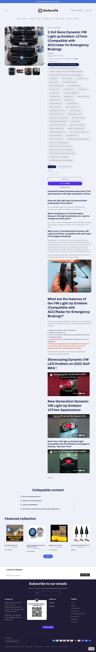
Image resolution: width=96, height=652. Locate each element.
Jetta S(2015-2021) (54, 100)
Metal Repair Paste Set (11, 545)
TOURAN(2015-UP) (54, 96)
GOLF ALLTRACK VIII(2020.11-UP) (79, 132)
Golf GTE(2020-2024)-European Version (78, 139)
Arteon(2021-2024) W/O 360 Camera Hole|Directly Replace (65, 75)
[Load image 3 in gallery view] (28, 71)
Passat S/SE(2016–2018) (56, 114)
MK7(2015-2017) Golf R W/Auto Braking (60, 146)
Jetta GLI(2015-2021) (75, 110)
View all (48, 556)
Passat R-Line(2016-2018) (77, 124)
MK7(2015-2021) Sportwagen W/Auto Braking (62, 153)
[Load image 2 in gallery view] (20, 71)
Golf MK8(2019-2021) (72, 135)
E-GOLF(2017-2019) (81, 78)
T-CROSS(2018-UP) (69, 89)
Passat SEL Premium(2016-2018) (58, 117)
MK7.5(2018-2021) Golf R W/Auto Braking (61, 160)
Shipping (50, 55)
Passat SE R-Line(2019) (78, 117)
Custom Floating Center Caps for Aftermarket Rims (36, 546)
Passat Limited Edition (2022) (76, 128)
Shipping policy (29, 646)
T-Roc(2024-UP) (82, 89)
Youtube (51, 602)
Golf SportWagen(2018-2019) (57, 132)
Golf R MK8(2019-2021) (55, 135)
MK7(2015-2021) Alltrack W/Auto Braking (61, 149)
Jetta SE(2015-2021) (72, 103)
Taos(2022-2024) (68, 96)
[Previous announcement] (5, 1)
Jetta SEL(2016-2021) (55, 107)
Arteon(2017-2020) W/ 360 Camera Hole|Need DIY (63, 64)
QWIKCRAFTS (12, 646)
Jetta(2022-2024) (69, 100)
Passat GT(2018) (75, 121)
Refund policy (54, 646)
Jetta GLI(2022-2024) (83, 96)
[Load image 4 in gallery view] (36, 71)
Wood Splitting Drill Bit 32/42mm (80, 545)
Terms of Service (75, 608)
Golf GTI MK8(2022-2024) (56, 85)
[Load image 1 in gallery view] (12, 71)
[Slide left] (6, 71)
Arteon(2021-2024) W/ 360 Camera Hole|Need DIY (63, 68)
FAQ (72, 602)
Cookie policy (74, 619)
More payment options (65, 187)
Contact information (63, 646)
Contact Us (74, 622)
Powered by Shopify (19, 646)
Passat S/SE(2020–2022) (74, 114)
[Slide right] (42, 71)
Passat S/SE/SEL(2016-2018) (57, 124)
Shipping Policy (75, 616)
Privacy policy (46, 646)
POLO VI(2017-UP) (54, 89)
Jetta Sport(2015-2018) (55, 103)
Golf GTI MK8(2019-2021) (56, 139)
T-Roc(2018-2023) (54, 92)
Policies (73, 605)
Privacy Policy (75, 611)
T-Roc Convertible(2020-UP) (71, 92)
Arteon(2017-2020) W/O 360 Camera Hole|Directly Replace (65, 71)
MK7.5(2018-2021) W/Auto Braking (59, 156)
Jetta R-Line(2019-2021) (72, 107)
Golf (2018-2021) (54, 82)
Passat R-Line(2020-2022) (56, 128)
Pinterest (52, 606)
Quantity (50, 170)
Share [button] (51, 477)
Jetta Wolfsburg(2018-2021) (57, 110)
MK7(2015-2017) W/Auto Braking (58, 142)
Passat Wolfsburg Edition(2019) (58, 121)
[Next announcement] (90, 1)
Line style (52, 166)
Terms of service (38, 646)
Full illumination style (64, 166)
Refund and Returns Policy (78, 613)
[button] (6, 10)
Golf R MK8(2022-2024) (73, 85)
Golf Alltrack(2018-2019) (69, 82)
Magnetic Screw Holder (55, 545)
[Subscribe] (60, 593)
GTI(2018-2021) (53, 78)
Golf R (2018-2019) (67, 78)
